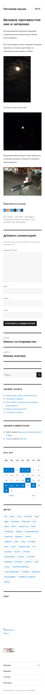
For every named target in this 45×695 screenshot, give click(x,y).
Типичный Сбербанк (14, 398)
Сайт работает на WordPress (26, 690)
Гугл (34, 521)
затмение (16, 219)
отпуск (32, 219)
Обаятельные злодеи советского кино (21, 395)
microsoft (28, 516)
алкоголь (8, 536)
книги (13, 546)
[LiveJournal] (21, 210)
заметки (7, 541)
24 (12, 485)
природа (8, 561)
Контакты (7, 682)
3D (5, 516)
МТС (14, 526)
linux (19, 516)
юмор (6, 581)
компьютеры (24, 546)
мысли (17, 551)
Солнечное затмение (14, 412)
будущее (19, 536)
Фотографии (29, 217)
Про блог (23, 438)
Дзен (6, 526)
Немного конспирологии (16, 409)
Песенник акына (14, 9)
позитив (30, 556)
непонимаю (9, 556)
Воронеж (26, 521)
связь (6, 566)
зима (16, 541)
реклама (18, 561)
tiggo (6, 521)
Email (6, 298)
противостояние (9, 222)
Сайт (5, 310)
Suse (36, 516)
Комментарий (10, 250)
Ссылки (6, 676)
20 (28, 480)
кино (6, 546)
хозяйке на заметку (26, 576)
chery (12, 516)
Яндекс (19, 531)
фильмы (36, 571)
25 (17, 485)
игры (23, 541)
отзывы (21, 556)
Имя (6, 286)
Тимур (8, 438)
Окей (33, 526)
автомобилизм (31, 531)
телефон (26, 571)
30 (6, 490)
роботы (28, 561)
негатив (26, 551)
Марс (27, 219)
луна (22, 219)
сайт (36, 561)
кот (34, 546)
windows (15, 521)
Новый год (23, 526)
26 (23, 485)
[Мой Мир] (11, 210)
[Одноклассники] (8, 210)
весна (28, 536)
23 (6, 485)
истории (32, 541)
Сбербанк (8, 531)
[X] (15, 210)
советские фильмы (20, 566)
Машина (7, 671)
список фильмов (11, 571)
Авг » (34, 495)
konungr (10, 217)
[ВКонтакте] (4, 210)
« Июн (11, 495)
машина (8, 551)
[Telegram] (18, 210)
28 (33, 485)
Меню (37, 9)
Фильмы (7, 665)
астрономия (7, 219)
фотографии (20, 222)
